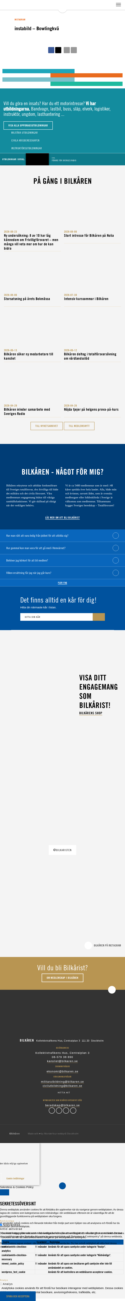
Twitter (59, 1110)
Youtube (73, 1110)
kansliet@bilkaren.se (62, 1061)
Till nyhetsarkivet (46, 426)
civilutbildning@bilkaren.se (62, 1085)
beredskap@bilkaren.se (62, 1105)
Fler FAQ (62, 582)
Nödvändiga (11, 1224)
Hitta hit (64, 1092)
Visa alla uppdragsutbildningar (28, 125)
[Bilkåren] (62, 6)
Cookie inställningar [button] (15, 1178)
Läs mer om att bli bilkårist (62, 517)
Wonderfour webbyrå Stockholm (61, 1133)
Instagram (66, 1110)
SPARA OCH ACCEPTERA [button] (17, 1296)
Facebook (52, 1110)
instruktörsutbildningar (26, 148)
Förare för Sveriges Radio (64, 159)
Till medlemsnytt (79, 426)
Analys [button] (4, 1280)
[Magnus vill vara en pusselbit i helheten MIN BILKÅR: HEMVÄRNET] (8, 75)
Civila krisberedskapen (25, 140)
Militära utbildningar (24, 132)
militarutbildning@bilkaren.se (62, 1081)
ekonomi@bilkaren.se (62, 1071)
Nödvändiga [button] (7, 1221)
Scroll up (112, 990)
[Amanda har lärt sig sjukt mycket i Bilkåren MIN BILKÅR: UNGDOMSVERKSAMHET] (8, 70)
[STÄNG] (4, 1192)
